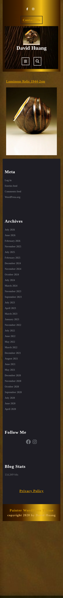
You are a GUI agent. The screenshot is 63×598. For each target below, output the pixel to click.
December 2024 (13, 263)
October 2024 (12, 274)
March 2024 (11, 285)
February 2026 (12, 241)
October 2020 (12, 386)
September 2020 (13, 392)
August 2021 (11, 358)
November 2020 (13, 381)
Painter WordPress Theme (32, 510)
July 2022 (10, 330)
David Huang (31, 48)
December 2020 (13, 375)
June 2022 (10, 336)
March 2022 (11, 347)
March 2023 (11, 313)
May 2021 (10, 370)
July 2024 (10, 280)
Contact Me (33, 21)
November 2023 (13, 291)
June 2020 (10, 403)
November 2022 (13, 325)
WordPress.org (12, 197)
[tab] (25, 61)
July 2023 (10, 302)
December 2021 (13, 353)
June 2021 (10, 364)
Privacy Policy (31, 491)
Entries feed (11, 186)
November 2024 (13, 269)
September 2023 (13, 297)
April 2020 (10, 409)
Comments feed (13, 191)
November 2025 (13, 246)
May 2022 (10, 342)
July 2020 (10, 398)
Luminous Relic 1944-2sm (25, 81)
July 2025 (10, 252)
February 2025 (12, 257)
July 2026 (10, 229)
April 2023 (10, 308)
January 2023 (12, 319)
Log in (8, 180)
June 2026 (10, 235)
